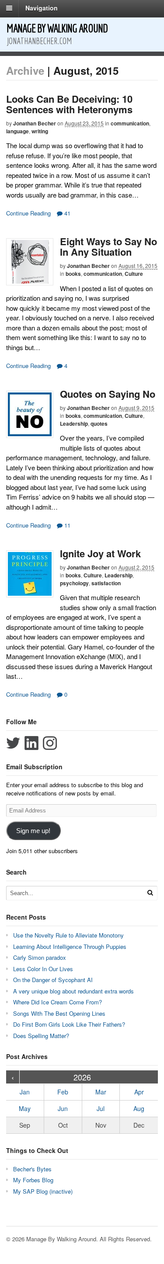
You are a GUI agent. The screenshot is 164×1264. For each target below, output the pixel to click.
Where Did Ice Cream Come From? (57, 1002)
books (73, 274)
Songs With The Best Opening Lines (59, 1013)
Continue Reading (28, 213)
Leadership (74, 423)
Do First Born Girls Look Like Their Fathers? (69, 1024)
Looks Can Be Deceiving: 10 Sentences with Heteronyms (69, 104)
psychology (74, 583)
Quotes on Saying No (107, 394)
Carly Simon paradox (39, 957)
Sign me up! (33, 830)
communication (130, 123)
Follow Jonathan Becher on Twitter (13, 743)
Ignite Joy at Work (100, 553)
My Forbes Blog (33, 1180)
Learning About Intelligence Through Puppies (69, 946)
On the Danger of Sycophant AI (53, 980)
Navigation (41, 7)
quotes (99, 423)
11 (66, 525)
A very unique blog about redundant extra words (74, 991)
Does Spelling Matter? (41, 1035)
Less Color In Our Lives (43, 969)
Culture (134, 274)
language (17, 131)
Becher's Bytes (32, 1169)
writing (39, 131)
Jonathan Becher (34, 123)
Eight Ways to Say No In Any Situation (108, 246)
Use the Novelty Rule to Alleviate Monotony (68, 935)
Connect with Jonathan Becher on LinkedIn (31, 743)
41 (66, 213)
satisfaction (106, 583)
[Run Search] (150, 893)
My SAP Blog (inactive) (43, 1191)
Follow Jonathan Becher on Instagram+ (50, 743)
